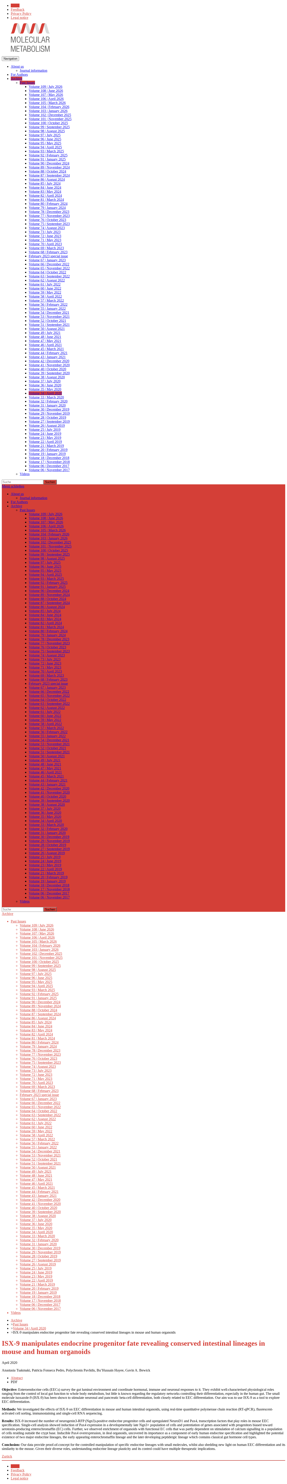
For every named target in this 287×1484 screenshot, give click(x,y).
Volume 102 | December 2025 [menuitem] (50, 115)
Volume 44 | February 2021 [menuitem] (48, 353)
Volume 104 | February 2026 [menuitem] (49, 107)
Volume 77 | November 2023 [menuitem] (49, 216)
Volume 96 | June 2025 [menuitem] (45, 139)
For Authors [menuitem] (19, 74)
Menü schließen (13, 486)
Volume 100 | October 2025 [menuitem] (48, 123)
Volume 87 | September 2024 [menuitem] (49, 175)
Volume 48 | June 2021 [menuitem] (45, 337)
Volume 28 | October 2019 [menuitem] (47, 417)
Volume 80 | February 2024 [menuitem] (48, 204)
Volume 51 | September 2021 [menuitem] (49, 325)
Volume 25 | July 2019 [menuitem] (45, 429)
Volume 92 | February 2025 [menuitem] (48, 155)
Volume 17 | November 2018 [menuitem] (49, 462)
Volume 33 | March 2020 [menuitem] (46, 397)
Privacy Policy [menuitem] (21, 13)
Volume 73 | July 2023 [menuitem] (45, 232)
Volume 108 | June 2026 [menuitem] (46, 91)
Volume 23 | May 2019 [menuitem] (45, 438)
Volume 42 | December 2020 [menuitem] (49, 361)
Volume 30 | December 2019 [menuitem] (49, 409)
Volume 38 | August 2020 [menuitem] (47, 377)
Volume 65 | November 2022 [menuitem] (49, 268)
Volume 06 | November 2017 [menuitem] (49, 470)
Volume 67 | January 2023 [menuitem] (47, 260)
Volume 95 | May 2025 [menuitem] (45, 143)
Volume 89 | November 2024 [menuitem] (49, 167)
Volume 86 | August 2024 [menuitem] (47, 179)
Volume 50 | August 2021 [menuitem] (47, 329)
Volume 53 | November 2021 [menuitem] (49, 316)
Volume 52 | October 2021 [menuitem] (47, 321)
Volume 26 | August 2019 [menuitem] (47, 425)
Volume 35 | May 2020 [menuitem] (45, 389)
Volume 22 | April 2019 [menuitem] (45, 442)
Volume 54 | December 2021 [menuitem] (49, 312)
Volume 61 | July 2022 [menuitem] (45, 284)
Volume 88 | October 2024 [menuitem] (47, 171)
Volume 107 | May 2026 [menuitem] (46, 95)
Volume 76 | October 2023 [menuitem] (47, 220)
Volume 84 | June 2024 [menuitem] (45, 187)
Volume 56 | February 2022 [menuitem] (48, 304)
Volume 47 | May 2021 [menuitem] (45, 341)
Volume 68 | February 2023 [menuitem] (48, 252)
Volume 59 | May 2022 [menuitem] (45, 292)
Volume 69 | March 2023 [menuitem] (46, 248)
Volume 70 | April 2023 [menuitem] (45, 244)
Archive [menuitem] (16, 78)
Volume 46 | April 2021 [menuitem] (45, 345)
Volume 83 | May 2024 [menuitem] (45, 191)
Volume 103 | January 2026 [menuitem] (48, 111)
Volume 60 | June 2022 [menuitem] (45, 288)
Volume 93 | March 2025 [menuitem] (46, 151)
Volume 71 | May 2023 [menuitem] (45, 240)
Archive (7, 914)
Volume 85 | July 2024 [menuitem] (45, 183)
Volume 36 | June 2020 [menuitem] (45, 385)
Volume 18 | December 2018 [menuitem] (49, 458)
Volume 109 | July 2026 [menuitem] (45, 87)
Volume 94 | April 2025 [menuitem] (45, 147)
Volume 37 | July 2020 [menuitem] (45, 381)
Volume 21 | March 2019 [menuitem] (46, 446)
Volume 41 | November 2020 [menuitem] (49, 365)
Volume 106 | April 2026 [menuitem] (46, 99)
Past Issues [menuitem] (27, 82)
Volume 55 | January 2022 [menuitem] (47, 308)
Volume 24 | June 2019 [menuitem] (45, 433)
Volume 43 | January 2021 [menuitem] (47, 357)
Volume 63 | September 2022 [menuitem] (49, 276)
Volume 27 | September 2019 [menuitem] (49, 421)
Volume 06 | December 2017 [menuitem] (49, 466)
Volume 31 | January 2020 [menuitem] (47, 405)
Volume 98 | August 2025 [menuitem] (47, 131)
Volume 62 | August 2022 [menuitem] (47, 280)
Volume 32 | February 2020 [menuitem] (48, 401)
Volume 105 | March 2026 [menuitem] (47, 103)
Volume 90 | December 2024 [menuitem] (49, 163)
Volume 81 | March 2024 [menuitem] (46, 199)
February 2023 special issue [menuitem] (48, 256)
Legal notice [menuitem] (19, 17)
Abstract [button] (17, 1378)
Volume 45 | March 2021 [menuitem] (46, 349)
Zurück (7, 1456)
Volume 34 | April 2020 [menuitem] (45, 393)
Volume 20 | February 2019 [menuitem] (48, 450)
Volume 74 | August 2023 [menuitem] (47, 228)
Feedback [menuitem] (17, 9)
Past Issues (20, 1324)
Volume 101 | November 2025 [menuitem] (50, 119)
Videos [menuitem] (25, 474)
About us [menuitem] (17, 66)
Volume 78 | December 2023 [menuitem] (49, 212)
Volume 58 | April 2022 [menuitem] (45, 296)
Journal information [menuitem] (33, 70)
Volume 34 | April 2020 (29, 1328)
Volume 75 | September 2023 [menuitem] (49, 224)
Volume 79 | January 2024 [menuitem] (47, 208)
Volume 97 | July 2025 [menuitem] (45, 135)
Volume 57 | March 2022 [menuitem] (46, 300)
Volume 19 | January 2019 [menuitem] (47, 454)
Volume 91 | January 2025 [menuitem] (47, 159)
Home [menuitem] (15, 5)
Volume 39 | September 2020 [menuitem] (49, 373)
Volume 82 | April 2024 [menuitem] (45, 195)
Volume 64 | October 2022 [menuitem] (47, 272)
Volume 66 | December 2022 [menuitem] (49, 264)
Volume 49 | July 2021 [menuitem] (45, 333)
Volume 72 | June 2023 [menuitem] (45, 236)
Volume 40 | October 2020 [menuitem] (47, 369)
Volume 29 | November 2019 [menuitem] (49, 413)
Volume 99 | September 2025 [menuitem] (49, 127)
